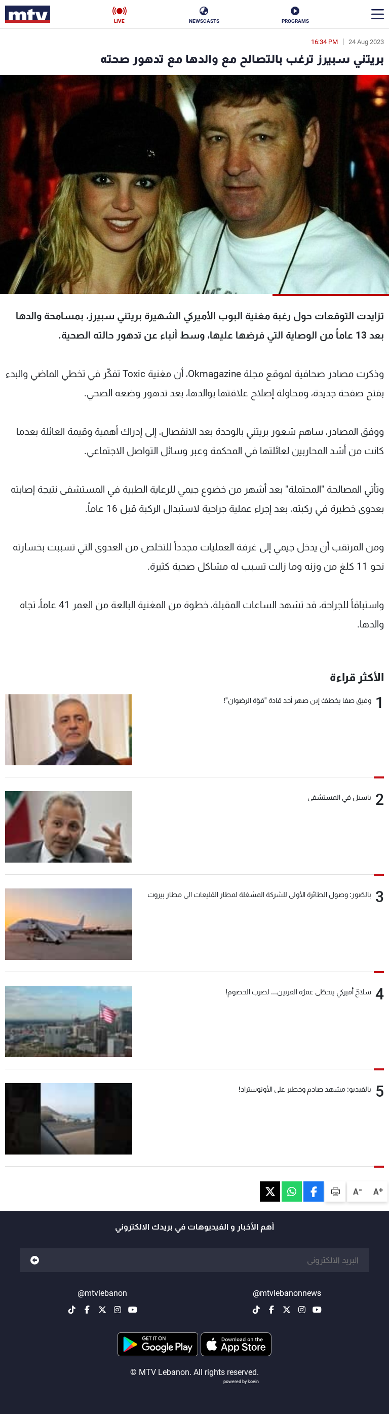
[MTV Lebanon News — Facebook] (271, 1309)
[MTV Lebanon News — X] (286, 1309)
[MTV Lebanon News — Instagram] (301, 1309)
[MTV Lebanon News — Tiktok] (256, 1309)
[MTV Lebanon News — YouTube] (317, 1309)
